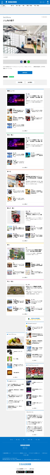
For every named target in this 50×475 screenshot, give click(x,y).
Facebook (41, 2)
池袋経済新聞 (11, 2)
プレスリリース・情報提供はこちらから (20, 453)
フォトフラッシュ (7, 17)
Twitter (43, 2)
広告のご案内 (26, 455)
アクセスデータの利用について (35, 453)
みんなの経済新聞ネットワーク (25, 464)
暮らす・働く (29, 5)
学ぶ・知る (36, 5)
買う (24, 5)
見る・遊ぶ (18, 5)
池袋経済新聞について (7, 453)
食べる (12, 5)
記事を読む (25, 72)
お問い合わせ (45, 453)
